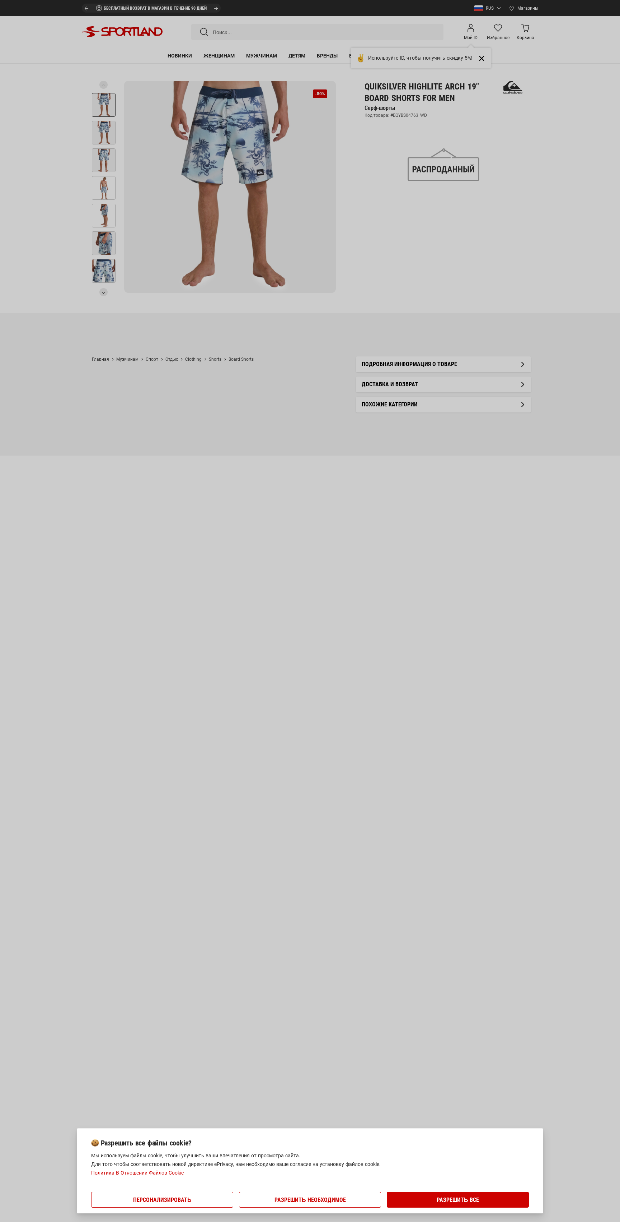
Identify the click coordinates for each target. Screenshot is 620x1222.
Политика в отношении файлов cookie (137, 1173)
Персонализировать (162, 1199)
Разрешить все (458, 1199)
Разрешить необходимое (310, 1199)
